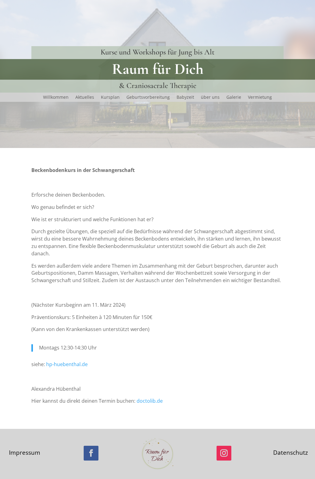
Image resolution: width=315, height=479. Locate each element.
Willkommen (56, 97)
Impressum (24, 453)
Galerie (233, 97)
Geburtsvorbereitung (148, 97)
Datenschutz (290, 453)
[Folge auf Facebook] (91, 453)
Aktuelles (84, 97)
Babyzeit (185, 97)
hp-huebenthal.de (67, 364)
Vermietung (260, 97)
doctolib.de (150, 400)
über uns (210, 97)
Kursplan (110, 97)
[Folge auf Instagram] (224, 453)
